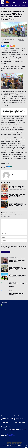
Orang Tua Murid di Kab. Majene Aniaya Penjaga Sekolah (17, 276)
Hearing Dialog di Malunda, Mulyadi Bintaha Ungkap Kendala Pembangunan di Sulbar (17, 204)
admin (6, 39)
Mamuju (11, 265)
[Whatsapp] (8, 45)
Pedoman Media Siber (19, 422)
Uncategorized (12, 257)
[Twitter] (5, 45)
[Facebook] (2, 45)
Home (2, 5)
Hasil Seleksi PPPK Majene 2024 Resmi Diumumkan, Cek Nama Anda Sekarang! (17, 293)
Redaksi (3, 416)
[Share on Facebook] (7, 166)
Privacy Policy (4, 422)
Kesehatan (17, 5)
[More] (13, 45)
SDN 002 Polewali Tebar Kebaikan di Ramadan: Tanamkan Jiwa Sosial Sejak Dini (18, 285)
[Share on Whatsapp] (11, 166)
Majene (10, 274)
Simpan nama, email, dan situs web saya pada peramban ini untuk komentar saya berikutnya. (13, 247)
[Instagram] (11, 45)
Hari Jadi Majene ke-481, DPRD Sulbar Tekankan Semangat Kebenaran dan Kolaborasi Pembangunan (17, 196)
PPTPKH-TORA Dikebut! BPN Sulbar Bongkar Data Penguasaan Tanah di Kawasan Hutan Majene (18, 188)
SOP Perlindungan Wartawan (18, 419)
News (7, 5)
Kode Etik (16, 416)
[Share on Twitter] (9, 166)
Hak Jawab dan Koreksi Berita (7, 419)
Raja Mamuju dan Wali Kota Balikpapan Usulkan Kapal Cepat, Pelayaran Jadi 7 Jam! (17, 268)
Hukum (11, 5)
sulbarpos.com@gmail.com (10, 434)
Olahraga (24, 5)
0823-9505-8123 (11, 435)
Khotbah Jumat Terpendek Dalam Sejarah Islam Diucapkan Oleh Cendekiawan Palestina (17, 260)
